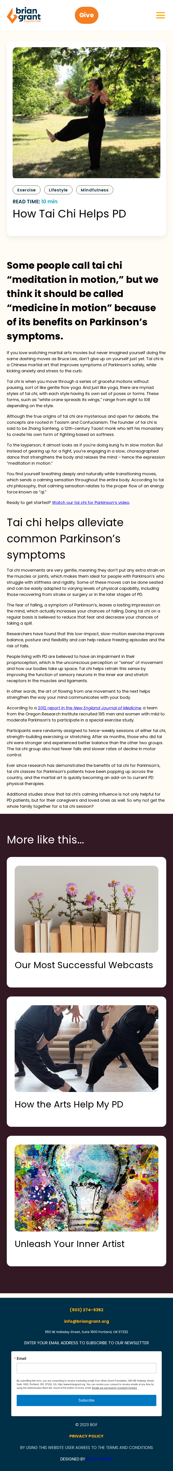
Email (21, 1358)
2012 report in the (89, 708)
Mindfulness (95, 190)
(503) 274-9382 (86, 1310)
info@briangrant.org (86, 1321)
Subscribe (86, 1400)
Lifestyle (58, 190)
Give (86, 15)
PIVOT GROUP (99, 1459)
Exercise (26, 190)
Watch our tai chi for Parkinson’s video (90, 502)
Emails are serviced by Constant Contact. (114, 1387)
